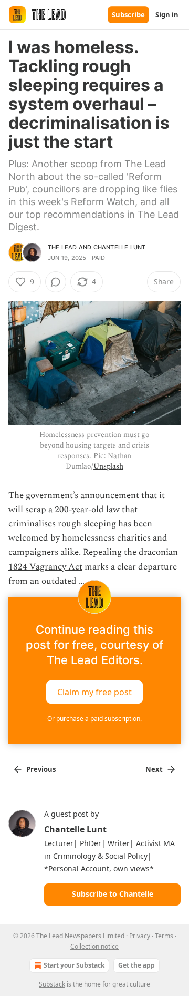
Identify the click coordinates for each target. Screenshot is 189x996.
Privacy (139, 935)
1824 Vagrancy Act (45, 567)
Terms (164, 935)
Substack (52, 984)
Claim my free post (94, 692)
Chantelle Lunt (119, 247)
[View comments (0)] (55, 281)
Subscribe (128, 14)
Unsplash (108, 466)
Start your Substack (74, 965)
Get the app (136, 965)
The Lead (62, 247)
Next (154, 769)
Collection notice (94, 946)
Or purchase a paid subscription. (94, 718)
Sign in (166, 14)
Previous (41, 769)
